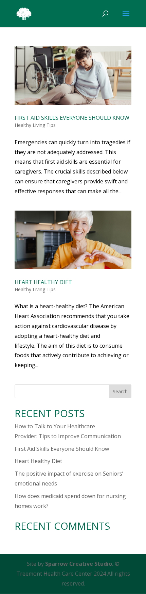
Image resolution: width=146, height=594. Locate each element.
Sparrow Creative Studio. (79, 563)
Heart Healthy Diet (43, 282)
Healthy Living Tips (35, 125)
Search (120, 391)
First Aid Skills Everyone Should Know (72, 117)
